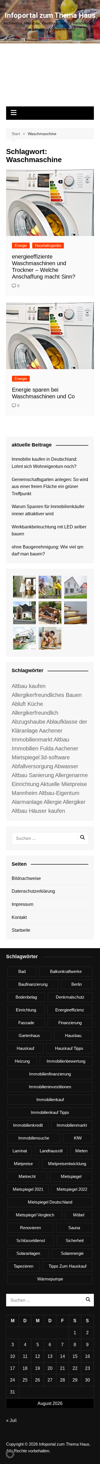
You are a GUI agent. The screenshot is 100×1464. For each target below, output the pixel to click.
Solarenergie (72, 1253)
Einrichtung (26, 1009)
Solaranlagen (28, 1253)
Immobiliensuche (33, 1138)
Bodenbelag (26, 997)
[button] (10, 1454)
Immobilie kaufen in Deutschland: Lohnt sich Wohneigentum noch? (44, 463)
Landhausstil (51, 1150)
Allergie (53, 802)
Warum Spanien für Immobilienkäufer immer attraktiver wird (48, 510)
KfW (78, 1138)
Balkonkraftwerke (66, 971)
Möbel (78, 1214)
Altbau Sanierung (33, 775)
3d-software (55, 757)
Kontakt (19, 917)
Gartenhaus (29, 1035)
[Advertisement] (50, 78)
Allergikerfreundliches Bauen (47, 695)
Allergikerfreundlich (35, 713)
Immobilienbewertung (66, 1061)
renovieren (30, 1227)
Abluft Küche (27, 704)
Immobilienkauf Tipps (50, 1112)
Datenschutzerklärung (33, 891)
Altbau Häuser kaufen (38, 811)
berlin (76, 984)
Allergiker (74, 802)
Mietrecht (27, 1176)
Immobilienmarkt (72, 1125)
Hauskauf (25, 1048)
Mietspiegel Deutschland (50, 1202)
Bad (22, 971)
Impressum (22, 904)
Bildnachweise (26, 878)
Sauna (74, 1227)
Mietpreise (23, 1163)
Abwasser (66, 766)
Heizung (22, 1061)
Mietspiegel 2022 (72, 1189)
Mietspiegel (71, 1176)
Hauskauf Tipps (69, 1048)
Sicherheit (75, 1240)
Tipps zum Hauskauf (67, 1266)
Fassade (26, 1022)
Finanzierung (70, 1022)
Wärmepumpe (50, 1279)
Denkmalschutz (70, 997)
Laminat (19, 1150)
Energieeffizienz (69, 1009)
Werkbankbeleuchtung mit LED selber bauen (49, 530)
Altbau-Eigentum (59, 793)
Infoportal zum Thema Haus (50, 15)
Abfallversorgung (32, 766)
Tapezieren (23, 1266)
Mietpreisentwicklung (67, 1163)
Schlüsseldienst (30, 1240)
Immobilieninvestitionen (50, 1086)
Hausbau (73, 1035)
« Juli (11, 1420)
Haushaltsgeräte (48, 245)
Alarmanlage (27, 802)
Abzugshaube (28, 722)
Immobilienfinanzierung (50, 1074)
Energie (21, 245)
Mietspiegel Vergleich (35, 1214)
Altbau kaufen (29, 686)
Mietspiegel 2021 (28, 1189)
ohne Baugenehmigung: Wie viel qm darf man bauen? (47, 551)
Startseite (21, 930)
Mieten (81, 1150)
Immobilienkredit (28, 1125)
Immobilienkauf (50, 1099)
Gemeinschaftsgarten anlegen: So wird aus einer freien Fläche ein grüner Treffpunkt (50, 486)
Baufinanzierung (33, 984)
